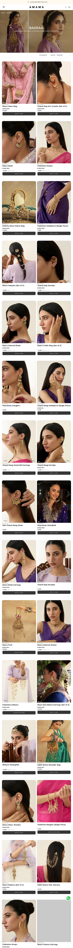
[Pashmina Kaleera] (19, 681)
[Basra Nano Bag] (19, 82)
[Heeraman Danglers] (19, 382)
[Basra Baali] (19, 142)
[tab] (3, 102)
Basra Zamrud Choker (47, 645)
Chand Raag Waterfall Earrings (16, 465)
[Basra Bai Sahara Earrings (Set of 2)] (54, 681)
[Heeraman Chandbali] (54, 501)
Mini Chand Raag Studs (12, 525)
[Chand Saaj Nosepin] (54, 561)
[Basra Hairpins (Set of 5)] (19, 262)
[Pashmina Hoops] (19, 921)
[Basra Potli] (19, 621)
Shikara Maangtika (10, 765)
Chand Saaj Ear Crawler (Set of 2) (52, 106)
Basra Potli (7, 645)
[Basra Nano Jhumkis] (19, 801)
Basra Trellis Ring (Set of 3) (49, 346)
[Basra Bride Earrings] (19, 561)
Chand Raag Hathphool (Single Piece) (53, 406)
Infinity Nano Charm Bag (13, 226)
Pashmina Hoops (9, 944)
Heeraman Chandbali (46, 525)
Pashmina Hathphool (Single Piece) (52, 226)
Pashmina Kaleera (10, 705)
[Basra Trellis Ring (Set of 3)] (54, 322)
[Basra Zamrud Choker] (54, 621)
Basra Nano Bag (9, 106)
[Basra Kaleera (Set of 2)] (19, 861)
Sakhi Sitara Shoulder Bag (48, 765)
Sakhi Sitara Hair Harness (48, 885)
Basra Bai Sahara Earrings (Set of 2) (53, 705)
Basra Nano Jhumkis (11, 825)
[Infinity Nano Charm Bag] (19, 202)
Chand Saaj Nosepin (46, 585)
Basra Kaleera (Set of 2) (13, 885)
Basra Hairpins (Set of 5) (13, 285)
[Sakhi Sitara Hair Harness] (54, 861)
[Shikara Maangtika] (19, 741)
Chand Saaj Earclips (46, 285)
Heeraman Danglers (11, 406)
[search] (66, 7)
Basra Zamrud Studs (11, 346)
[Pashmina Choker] (54, 142)
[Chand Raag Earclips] (54, 441)
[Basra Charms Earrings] (54, 921)
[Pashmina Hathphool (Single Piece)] (54, 202)
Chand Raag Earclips (46, 465)
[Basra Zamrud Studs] (19, 322)
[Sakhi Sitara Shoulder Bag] (54, 741)
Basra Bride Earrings (11, 585)
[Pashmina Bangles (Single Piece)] (54, 801)
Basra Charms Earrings (47, 944)
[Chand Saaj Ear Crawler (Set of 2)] (54, 82)
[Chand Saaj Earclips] (54, 262)
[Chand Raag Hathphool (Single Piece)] (54, 382)
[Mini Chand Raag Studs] (19, 501)
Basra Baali (7, 166)
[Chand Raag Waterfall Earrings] (19, 441)
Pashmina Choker (45, 166)
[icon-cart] (69, 7)
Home (3, 13)
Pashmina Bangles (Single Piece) (51, 825)
